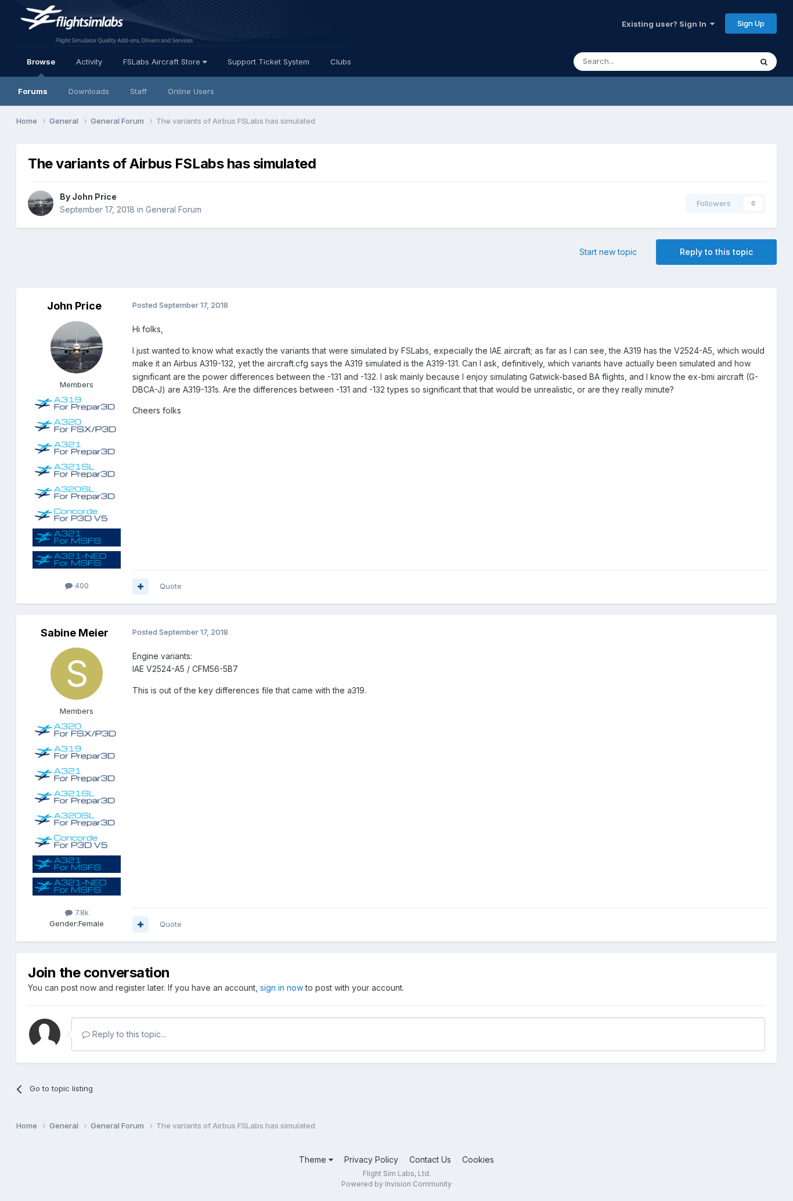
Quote (171, 586)
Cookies (478, 1159)
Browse (41, 61)
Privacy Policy (371, 1159)
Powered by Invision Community (396, 1184)
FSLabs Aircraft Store (163, 61)
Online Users (191, 91)
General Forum (173, 209)
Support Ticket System (268, 61)
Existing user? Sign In (666, 23)
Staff (138, 91)
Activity (89, 61)
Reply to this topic (716, 252)
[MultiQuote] (140, 586)
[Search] (764, 61)
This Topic (717, 61)
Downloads (89, 91)
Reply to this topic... (128, 1034)
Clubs (340, 61)
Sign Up (751, 23)
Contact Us (430, 1159)
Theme (314, 1159)
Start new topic (608, 252)
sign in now (281, 988)
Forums (33, 91)
